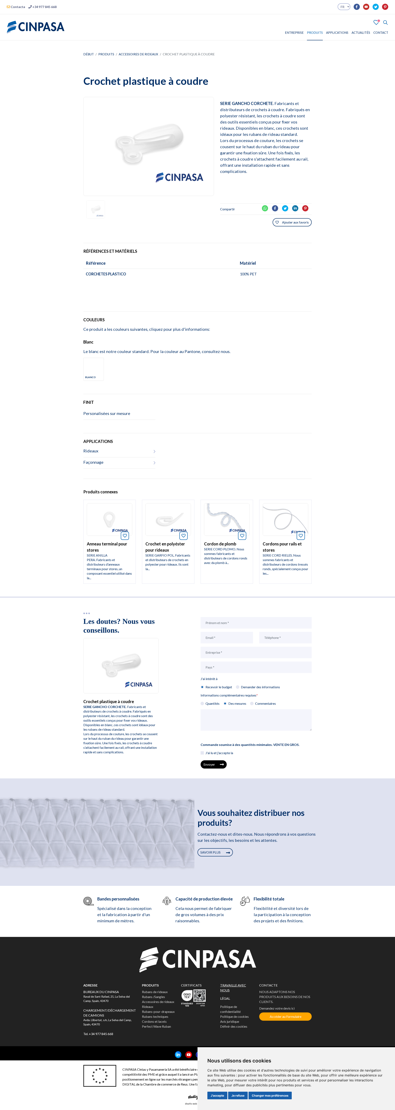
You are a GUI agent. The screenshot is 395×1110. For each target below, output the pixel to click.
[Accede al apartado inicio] (35, 27)
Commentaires (265, 703)
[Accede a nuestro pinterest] (383, 7)
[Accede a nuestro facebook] (355, 7)
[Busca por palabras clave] (383, 22)
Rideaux (147, 1007)
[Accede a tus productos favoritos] (376, 22)
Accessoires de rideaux (138, 54)
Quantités (213, 703)
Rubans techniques (155, 1016)
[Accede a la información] (109, 519)
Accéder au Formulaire (285, 1016)
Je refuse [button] (237, 1095)
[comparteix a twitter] (287, 208)
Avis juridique (229, 1021)
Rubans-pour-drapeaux (158, 1011)
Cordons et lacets (154, 1021)
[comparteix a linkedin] (297, 208)
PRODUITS (315, 32)
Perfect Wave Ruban (156, 1026)
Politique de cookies (234, 1016)
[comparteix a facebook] (276, 208)
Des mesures (237, 703)
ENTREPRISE (294, 32)
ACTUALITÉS (361, 32)
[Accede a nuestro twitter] (374, 7)
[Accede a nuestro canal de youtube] (364, 7)
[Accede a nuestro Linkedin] (176, 1055)
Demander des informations (260, 687)
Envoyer (209, 764)
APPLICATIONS (337, 32)
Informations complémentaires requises (229, 695)
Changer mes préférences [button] (270, 1095)
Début (88, 54)
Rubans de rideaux (155, 992)
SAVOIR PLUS (210, 852)
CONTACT (380, 32)
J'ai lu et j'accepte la (219, 753)
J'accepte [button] (217, 1095)
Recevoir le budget (219, 687)
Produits (106, 54)
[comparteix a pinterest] (307, 208)
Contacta (17, 7)
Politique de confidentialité (230, 1009)
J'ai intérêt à (209, 679)
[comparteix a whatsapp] (266, 208)
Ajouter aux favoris (295, 222)
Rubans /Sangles (153, 997)
